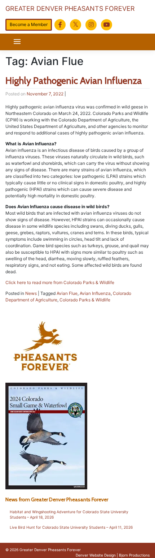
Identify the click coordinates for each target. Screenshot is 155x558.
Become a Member (29, 24)
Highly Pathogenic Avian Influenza (73, 80)
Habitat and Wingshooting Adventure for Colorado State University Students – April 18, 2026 (69, 515)
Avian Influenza (95, 293)
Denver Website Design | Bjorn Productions (113, 555)
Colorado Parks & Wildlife (84, 299)
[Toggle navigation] (17, 42)
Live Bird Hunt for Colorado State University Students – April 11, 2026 (71, 527)
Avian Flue (67, 293)
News (31, 293)
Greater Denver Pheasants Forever (70, 8)
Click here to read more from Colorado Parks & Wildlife (59, 282)
